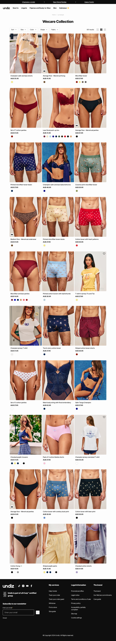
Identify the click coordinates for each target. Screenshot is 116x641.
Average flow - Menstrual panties (87, 130)
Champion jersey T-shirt (19, 348)
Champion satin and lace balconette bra (57, 185)
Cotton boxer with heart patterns (87, 239)
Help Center (53, 591)
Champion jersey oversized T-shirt (87, 457)
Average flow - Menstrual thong (54, 76)
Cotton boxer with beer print (85, 511)
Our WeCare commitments (103, 595)
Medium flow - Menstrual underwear (23, 239)
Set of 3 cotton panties (19, 403)
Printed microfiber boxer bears (21, 185)
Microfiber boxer (81, 76)
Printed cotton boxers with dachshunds (57, 294)
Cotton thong (15, 566)
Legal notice (75, 595)
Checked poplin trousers (19, 457)
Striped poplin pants (50, 566)
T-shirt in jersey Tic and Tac (85, 294)
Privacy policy (76, 603)
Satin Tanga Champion (83, 403)
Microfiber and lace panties (20, 294)
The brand (97, 591)
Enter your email (8, 608)
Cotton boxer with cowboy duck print (56, 511)
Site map (74, 614)
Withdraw (52, 603)
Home (54, 15)
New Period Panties (59, 2)
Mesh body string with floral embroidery (57, 403)
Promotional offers (77, 591)
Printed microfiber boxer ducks (54, 239)
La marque (61, 15)
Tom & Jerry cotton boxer (52, 348)
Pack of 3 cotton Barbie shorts (53, 457)
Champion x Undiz (28, 2)
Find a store (53, 607)
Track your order (54, 595)
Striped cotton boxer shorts (85, 348)
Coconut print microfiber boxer (86, 185)
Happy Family (89, 2)
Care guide (97, 599)
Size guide (52, 611)
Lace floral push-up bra (51, 130)
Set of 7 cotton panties (18, 130)
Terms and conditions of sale (81, 599)
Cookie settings (76, 618)
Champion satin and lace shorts (22, 76)
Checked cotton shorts (83, 566)
